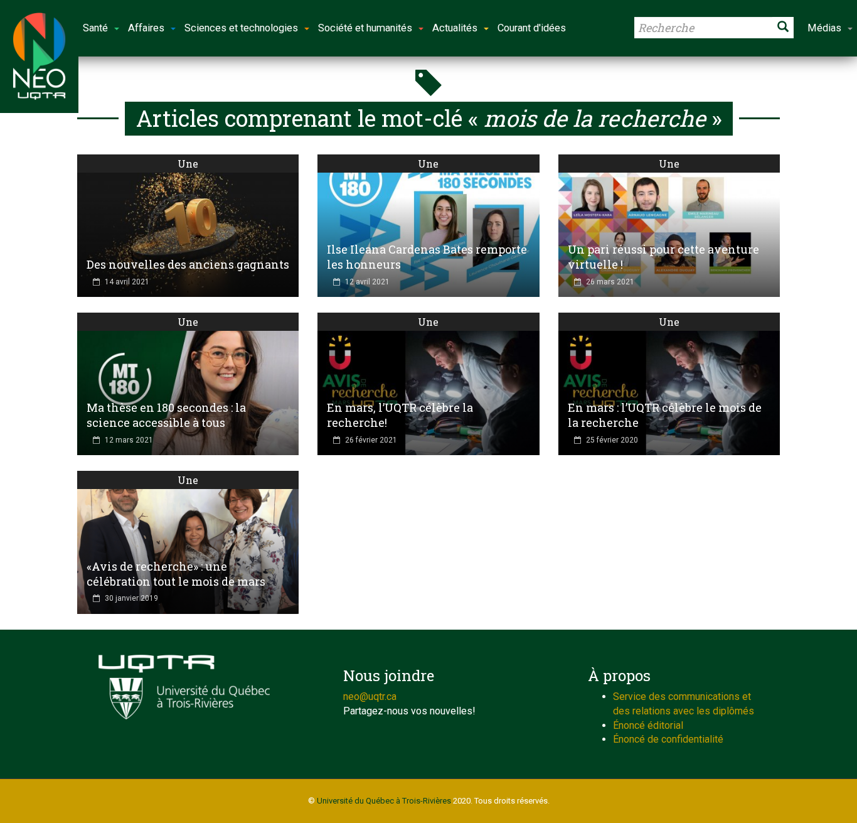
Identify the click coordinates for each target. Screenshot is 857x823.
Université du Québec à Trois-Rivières (384, 800)
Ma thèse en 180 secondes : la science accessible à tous (166, 415)
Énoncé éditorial (648, 725)
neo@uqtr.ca (370, 696)
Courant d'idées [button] (532, 28)
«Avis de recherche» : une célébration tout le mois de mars (176, 574)
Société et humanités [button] (365, 28)
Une (188, 163)
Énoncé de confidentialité (668, 739)
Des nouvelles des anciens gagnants (188, 264)
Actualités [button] (454, 28)
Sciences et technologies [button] (241, 28)
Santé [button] (95, 28)
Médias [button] (824, 28)
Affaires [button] (146, 28)
